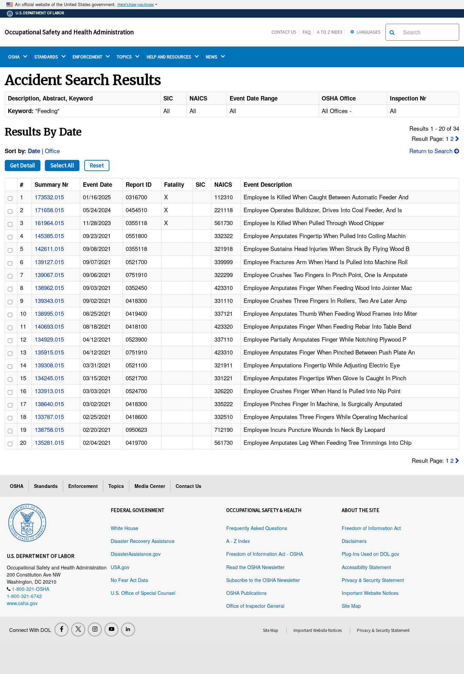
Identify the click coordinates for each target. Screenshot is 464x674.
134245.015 (49, 378)
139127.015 (49, 261)
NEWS (212, 57)
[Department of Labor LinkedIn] (128, 629)
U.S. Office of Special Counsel (143, 592)
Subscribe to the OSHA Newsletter (263, 580)
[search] (392, 32)
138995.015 (49, 313)
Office (52, 150)
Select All (62, 165)
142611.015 (49, 248)
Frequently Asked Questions (256, 528)
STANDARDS (46, 57)
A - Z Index (238, 541)
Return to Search (431, 150)
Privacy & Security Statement (373, 580)
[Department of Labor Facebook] (61, 629)
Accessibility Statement (366, 567)
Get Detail (22, 165)
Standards (46, 485)
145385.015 (49, 235)
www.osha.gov (22, 603)
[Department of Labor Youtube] (111, 629)
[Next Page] (457, 138)
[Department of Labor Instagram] (95, 629)
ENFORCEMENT (88, 57)
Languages (368, 32)
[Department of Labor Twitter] (78, 629)
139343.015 (49, 300)
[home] (27, 521)
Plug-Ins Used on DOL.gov (370, 553)
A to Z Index (329, 32)
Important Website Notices (370, 592)
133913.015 (49, 390)
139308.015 (49, 365)
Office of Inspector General (255, 605)
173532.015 (49, 197)
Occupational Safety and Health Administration (69, 32)
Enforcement (83, 485)
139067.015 (49, 274)
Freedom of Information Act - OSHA (264, 553)
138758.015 (49, 429)
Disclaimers (354, 541)
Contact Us (284, 32)
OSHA (14, 57)
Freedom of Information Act (371, 528)
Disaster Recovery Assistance (143, 541)
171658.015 (49, 209)
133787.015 (49, 416)
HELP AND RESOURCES (169, 57)
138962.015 (49, 287)
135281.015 (49, 442)
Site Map (351, 605)
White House (124, 528)
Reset (97, 165)
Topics (116, 485)
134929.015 (49, 339)
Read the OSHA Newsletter (255, 567)
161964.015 (49, 222)
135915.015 (49, 352)
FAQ (307, 32)
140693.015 (49, 326)
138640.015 (49, 403)
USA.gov (120, 567)
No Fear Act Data (129, 580)
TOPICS (125, 57)
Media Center (150, 485)
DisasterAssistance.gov (136, 553)
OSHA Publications (246, 592)
